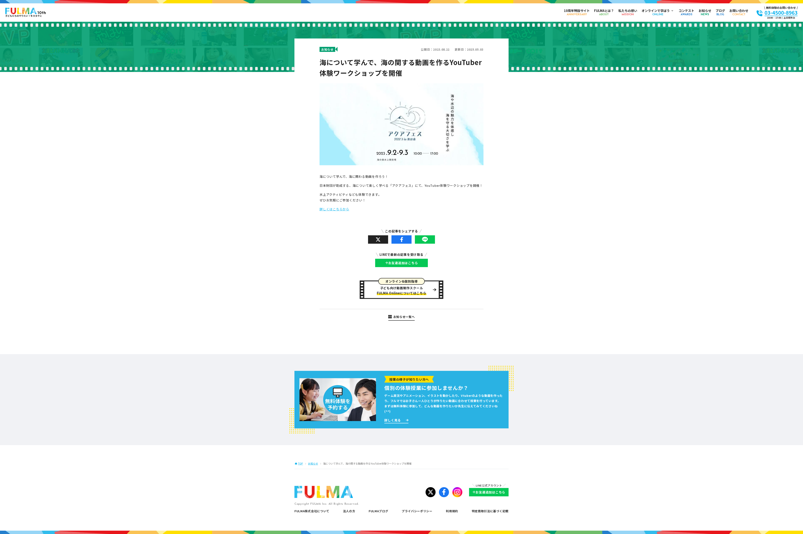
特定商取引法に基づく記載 (490, 511)
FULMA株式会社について (311, 511)
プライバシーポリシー (417, 511)
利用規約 (452, 511)
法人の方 (349, 511)
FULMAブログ (378, 511)
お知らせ (313, 463)
